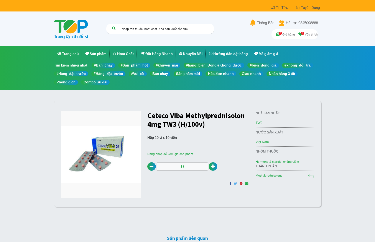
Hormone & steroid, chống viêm (277, 161)
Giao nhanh (251, 74)
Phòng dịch (66, 82)
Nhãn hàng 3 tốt (282, 74)
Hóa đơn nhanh (221, 74)
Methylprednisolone (269, 175)
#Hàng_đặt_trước (71, 74)
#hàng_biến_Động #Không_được (214, 65)
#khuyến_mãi (167, 65)
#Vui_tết (137, 74)
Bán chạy (160, 74)
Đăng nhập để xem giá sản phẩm (170, 154)
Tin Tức (282, 8)
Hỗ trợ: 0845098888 (302, 23)
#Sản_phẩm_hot (134, 65)
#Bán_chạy (103, 65)
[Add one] (213, 166)
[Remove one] (151, 166)
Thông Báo (265, 23)
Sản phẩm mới (188, 74)
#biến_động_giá (263, 65)
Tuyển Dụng (310, 8)
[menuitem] (68, 54)
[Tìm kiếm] (113, 28)
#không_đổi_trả (298, 65)
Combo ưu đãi (95, 82)
